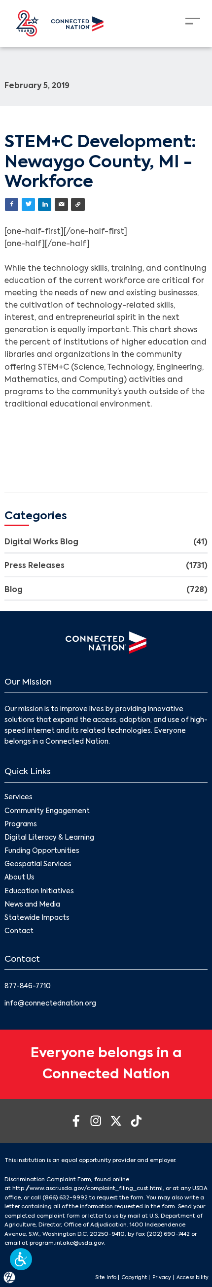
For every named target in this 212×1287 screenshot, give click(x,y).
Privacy (161, 1277)
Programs (20, 824)
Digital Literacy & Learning (49, 838)
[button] (21, 1259)
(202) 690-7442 (168, 1234)
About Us (19, 878)
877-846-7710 (27, 986)
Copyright (134, 1277)
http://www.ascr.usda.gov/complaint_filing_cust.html (87, 1189)
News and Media (32, 905)
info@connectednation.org (50, 1004)
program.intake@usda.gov (67, 1243)
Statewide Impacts (37, 918)
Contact (19, 931)
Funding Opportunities (41, 851)
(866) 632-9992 (65, 1198)
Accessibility (193, 1277)
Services (18, 797)
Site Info (105, 1277)
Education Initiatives (39, 891)
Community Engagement (47, 811)
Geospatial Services (37, 864)
